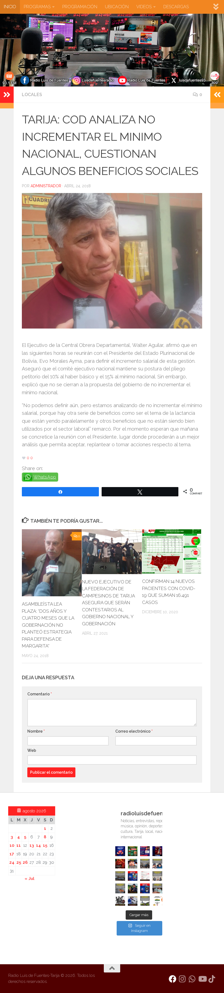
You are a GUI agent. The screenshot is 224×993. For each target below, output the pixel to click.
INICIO (10, 6)
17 (12, 853)
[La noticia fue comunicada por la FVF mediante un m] (120, 901)
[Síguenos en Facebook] (172, 979)
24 (11, 862)
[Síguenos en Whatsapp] (192, 979)
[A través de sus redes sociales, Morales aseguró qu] (132, 888)
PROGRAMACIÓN (79, 6)
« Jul (29, 878)
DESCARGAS (176, 6)
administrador (46, 186)
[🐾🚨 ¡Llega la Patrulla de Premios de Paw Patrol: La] (132, 851)
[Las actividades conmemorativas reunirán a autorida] (145, 876)
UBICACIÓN (117, 6)
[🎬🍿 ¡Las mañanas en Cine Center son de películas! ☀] (132, 876)
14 (38, 845)
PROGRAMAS (37, 6)
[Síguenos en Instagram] (182, 979)
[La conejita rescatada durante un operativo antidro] (132, 901)
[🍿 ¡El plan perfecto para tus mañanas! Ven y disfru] (145, 888)
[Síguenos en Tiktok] (212, 979)
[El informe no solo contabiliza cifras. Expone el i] (145, 863)
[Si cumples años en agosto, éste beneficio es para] (120, 851)
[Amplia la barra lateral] (7, 95)
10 (12, 845)
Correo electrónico (134, 731)
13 (32, 845)
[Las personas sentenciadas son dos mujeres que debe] (120, 888)
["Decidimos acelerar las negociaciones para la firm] (157, 876)
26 (25, 862)
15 (45, 845)
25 (18, 862)
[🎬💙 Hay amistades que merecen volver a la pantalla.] (145, 851)
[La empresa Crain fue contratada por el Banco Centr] (120, 876)
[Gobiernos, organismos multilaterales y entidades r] (145, 901)
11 (18, 845)
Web (31, 750)
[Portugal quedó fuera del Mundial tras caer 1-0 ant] (120, 863)
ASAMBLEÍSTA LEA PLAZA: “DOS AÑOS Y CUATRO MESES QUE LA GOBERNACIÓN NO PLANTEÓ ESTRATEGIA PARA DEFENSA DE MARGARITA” (48, 625)
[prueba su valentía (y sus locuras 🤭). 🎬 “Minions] (157, 901)
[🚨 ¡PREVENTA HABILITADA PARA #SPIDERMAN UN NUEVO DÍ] (157, 851)
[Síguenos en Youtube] (202, 979)
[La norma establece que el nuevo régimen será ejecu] (157, 888)
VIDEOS (144, 6)
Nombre (36, 731)
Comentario (39, 694)
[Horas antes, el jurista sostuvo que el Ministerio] (157, 863)
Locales (32, 94)
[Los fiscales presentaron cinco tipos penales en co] (132, 863)
